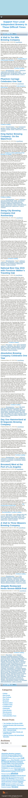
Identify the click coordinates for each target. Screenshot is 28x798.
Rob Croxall (17, 675)
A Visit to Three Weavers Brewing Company (13, 524)
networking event (19, 771)
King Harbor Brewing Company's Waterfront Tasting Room (11, 202)
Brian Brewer (16, 661)
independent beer (5, 73)
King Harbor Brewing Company (14, 666)
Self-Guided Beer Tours (9, 715)
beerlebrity (23, 344)
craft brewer (22, 70)
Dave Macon (17, 346)
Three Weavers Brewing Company (13, 582)
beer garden (11, 660)
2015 (18, 344)
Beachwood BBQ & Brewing (19, 659)
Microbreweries (10, 70)
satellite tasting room (6, 206)
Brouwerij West (6, 512)
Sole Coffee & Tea (9, 413)
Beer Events (6, 695)
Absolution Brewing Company (12, 408)
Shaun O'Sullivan (10, 581)
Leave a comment (11, 265)
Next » (14, 33)
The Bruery (18, 783)
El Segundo (10, 458)
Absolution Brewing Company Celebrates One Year (14, 355)
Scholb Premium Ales (6, 777)
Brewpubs (6, 701)
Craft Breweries (7, 706)
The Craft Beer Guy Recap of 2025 (13, 723)
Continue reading (20, 68)
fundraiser (21, 763)
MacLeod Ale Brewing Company (12, 669)
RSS (6, 792)
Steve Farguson (18, 413)
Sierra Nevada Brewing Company (17, 777)
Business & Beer (8, 702)
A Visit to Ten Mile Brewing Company (10, 38)
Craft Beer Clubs (7, 704)
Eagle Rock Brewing (12, 663)
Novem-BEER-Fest (16, 671)
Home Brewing (7, 710)
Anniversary (22, 126)
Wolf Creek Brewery (6, 681)
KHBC (15, 200)
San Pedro (21, 518)
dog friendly (11, 71)
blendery (3, 128)
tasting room (6, 74)
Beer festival (4, 660)
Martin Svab (20, 128)
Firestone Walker (6, 763)
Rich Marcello (9, 675)
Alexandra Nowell (17, 577)
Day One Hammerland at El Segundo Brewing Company (13, 422)
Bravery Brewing (19, 660)
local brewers (4, 411)
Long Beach (8, 347)
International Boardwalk (7, 200)
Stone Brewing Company (19, 780)
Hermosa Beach (5, 665)
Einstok (22, 579)
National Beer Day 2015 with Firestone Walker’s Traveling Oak (13, 270)
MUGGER (19, 411)
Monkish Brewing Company (8, 771)
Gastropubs (6, 708)
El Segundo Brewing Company (12, 762)
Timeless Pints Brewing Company (10, 680)
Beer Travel (19, 756)
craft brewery (4, 71)
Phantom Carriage (5, 129)
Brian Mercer (9, 516)
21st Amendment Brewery (11, 577)
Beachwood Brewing (5, 756)
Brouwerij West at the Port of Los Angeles (12, 465)
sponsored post (9, 780)
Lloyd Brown (18, 42)
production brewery (14, 412)
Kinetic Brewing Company (17, 665)
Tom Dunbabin (23, 680)
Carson (8, 128)
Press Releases (7, 714)
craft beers (22, 261)
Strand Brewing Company (7, 677)
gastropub (3, 764)
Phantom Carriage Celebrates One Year (11, 80)
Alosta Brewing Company (17, 657)
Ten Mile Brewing (14, 74)
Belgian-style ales (22, 514)
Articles (5, 693)
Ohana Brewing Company (15, 672)
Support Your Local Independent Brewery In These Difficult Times (14, 24)
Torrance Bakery (13, 415)
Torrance (3, 265)
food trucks (18, 71)
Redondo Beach (21, 204)
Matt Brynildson (16, 347)
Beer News (9, 344)
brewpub (3, 516)
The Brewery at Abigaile (11, 783)
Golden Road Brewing (17, 664)
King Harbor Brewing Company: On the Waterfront (11, 136)
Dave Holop (14, 517)
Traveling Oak (20, 348)
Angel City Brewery (6, 659)
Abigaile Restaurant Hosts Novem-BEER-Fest (14, 587)
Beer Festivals (7, 697)
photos (20, 73)
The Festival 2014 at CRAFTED (12, 505)
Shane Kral (13, 348)
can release (17, 758)
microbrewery (14, 73)
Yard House (4, 350)
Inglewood (3, 580)
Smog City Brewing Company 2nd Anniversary (11, 213)
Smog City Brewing (11, 263)
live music (11, 768)
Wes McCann (22, 415)
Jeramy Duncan (11, 580)
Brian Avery (9, 661)
